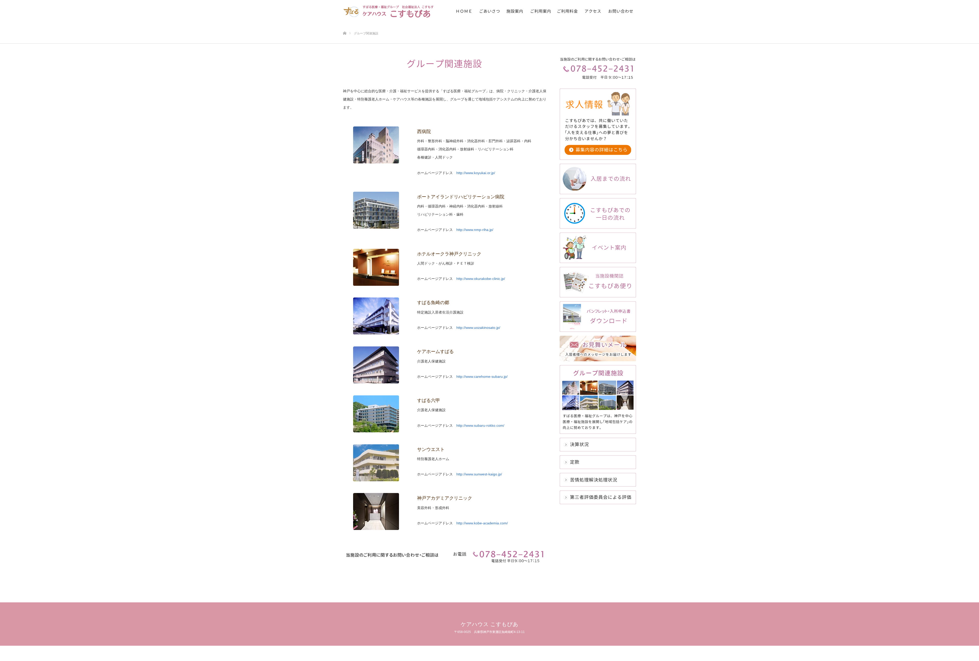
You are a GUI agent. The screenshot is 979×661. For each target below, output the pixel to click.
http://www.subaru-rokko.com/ (480, 425)
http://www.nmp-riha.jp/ (474, 230)
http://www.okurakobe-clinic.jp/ (480, 279)
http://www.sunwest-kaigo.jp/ (479, 474)
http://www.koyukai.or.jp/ (475, 173)
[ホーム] (344, 25)
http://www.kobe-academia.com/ (482, 523)
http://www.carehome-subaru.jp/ (482, 376)
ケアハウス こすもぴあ (489, 624)
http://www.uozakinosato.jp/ (478, 328)
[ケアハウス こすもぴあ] (391, 11)
